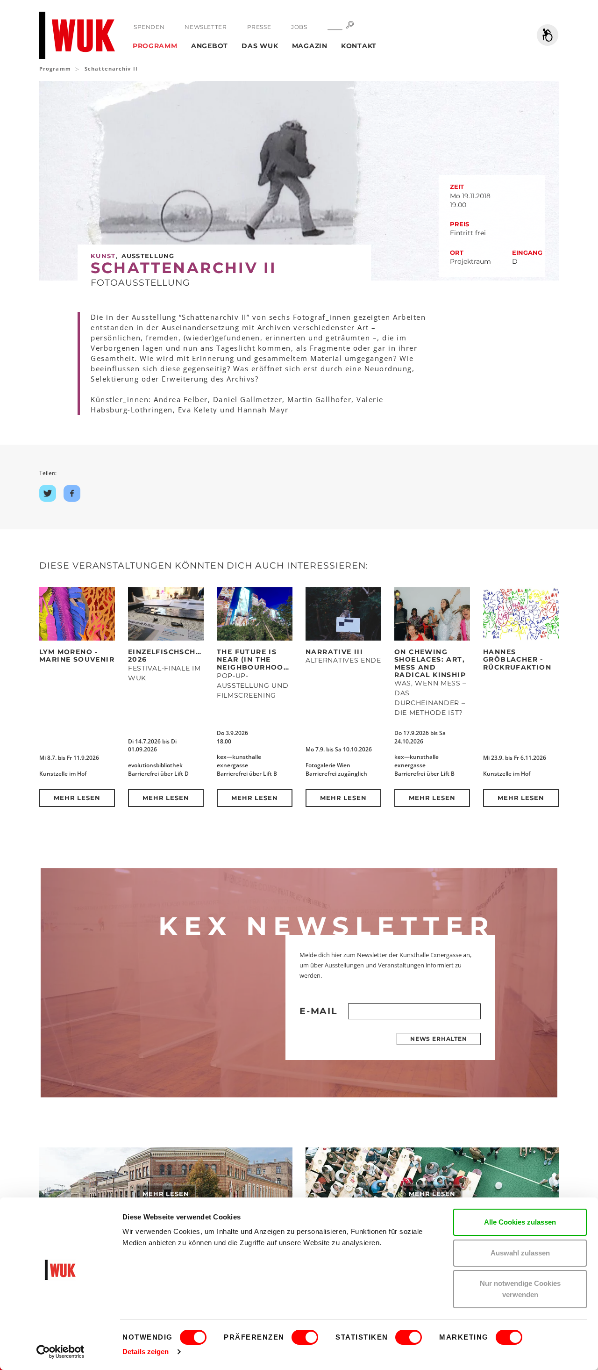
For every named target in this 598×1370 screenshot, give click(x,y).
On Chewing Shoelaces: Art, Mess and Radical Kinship (430, 663)
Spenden (149, 26)
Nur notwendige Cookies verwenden (520, 1288)
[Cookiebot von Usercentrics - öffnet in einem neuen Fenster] (60, 1352)
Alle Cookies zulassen (520, 1222)
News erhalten (438, 1038)
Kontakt (359, 46)
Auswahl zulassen (520, 1253)
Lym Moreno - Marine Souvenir (76, 655)
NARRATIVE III (334, 652)
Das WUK (260, 46)
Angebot (209, 46)
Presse (259, 26)
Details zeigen (145, 1352)
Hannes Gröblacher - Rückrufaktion (517, 659)
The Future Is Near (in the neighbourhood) (255, 659)
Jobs (299, 26)
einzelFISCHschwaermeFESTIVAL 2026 (198, 655)
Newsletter (206, 26)
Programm (155, 46)
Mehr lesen (77, 797)
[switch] (305, 1337)
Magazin (309, 46)
